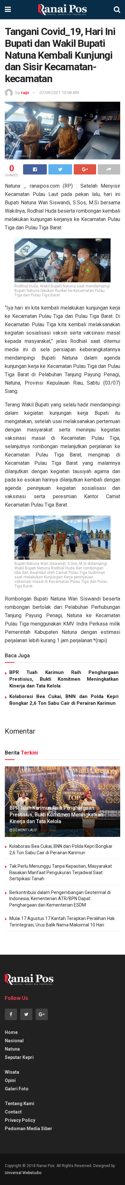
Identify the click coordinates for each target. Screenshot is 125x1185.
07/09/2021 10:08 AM (59, 92)
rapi (25, 92)
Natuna (12, 1049)
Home (11, 1032)
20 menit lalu (25, 830)
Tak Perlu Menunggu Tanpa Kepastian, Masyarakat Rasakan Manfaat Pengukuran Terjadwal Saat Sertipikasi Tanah (60, 872)
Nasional (14, 1040)
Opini (10, 1080)
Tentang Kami (19, 1103)
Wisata (12, 1072)
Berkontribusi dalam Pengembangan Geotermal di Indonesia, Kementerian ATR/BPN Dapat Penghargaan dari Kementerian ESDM (60, 899)
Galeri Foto (17, 1088)
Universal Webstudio (23, 1173)
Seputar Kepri (19, 1057)
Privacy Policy (20, 1120)
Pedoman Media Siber (28, 1128)
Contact (13, 1111)
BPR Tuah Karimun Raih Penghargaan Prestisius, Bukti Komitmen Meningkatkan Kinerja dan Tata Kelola (64, 679)
